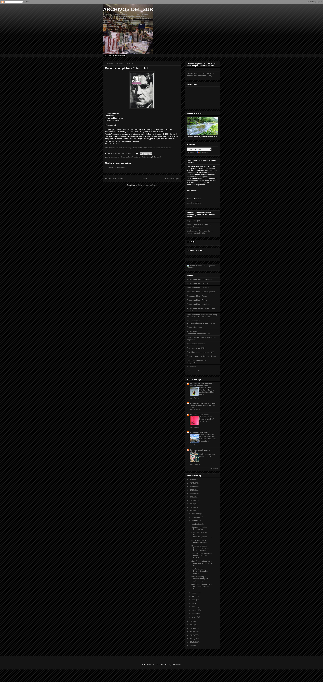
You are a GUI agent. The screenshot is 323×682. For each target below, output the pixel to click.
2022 (192, 493)
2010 (192, 642)
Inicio (144, 179)
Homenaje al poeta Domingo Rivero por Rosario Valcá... (200, 548)
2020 (192, 500)
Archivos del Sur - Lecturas (198, 283)
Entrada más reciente (114, 179)
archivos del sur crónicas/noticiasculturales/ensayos (201, 322)
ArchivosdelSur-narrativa (200, 432)
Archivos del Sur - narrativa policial (201, 292)
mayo (194, 603)
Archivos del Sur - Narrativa (198, 288)
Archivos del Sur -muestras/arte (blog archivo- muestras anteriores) (202, 316)
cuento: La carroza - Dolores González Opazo (199, 571)
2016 (192, 621)
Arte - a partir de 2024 (196, 348)
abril (194, 607)
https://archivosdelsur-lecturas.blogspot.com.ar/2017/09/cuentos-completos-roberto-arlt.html (138, 148)
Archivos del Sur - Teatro (197, 300)
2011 (192, 639)
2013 (192, 632)
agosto (195, 593)
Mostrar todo (214, 468)
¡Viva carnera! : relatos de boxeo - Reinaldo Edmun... (201, 556)
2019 (192, 504)
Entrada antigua (172, 179)
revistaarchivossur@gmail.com (199, 177)
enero (194, 617)
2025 (192, 483)
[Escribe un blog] (143, 153)
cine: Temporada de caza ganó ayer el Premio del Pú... (201, 563)
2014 (192, 628)
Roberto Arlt (156, 157)
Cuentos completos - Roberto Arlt (199, 528)
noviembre (196, 517)
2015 (192, 625)
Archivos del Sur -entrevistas (198, 304)
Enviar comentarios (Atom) (147, 185)
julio (194, 596)
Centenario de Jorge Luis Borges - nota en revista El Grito (200, 232)
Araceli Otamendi (119, 153)
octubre (195, 521)
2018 (192, 507)
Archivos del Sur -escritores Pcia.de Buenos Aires (202, 385)
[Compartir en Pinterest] (151, 153)
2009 (192, 645)
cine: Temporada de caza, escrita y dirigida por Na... (201, 586)
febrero (195, 614)
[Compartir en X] (146, 153)
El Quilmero (191, 367)
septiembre (196, 524)
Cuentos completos (118, 157)
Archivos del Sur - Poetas (197, 296)
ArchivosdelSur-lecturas (200, 415)
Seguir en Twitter (193, 371)
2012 (192, 635)
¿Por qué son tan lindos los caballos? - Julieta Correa (207, 419)
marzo (194, 610)
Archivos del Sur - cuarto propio (199, 279)
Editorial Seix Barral (133, 157)
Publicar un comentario (116, 168)
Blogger (178, 664)
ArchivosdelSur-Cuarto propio (203, 403)
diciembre (196, 514)
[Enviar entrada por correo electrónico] (136, 153)
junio (194, 600)
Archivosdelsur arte (194, 327)
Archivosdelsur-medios (196, 344)
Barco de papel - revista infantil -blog (201, 356)
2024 (192, 486)
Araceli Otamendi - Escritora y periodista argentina (199, 226)
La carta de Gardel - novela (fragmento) (200, 541)
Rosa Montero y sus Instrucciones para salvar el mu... (199, 579)
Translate (205, 153)
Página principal (193, 221)
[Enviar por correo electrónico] (141, 153)
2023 (192, 490)
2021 (192, 497)
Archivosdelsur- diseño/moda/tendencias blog (198, 332)
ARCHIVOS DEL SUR (128, 9)
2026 (192, 480)
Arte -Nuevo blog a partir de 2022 (200, 352)
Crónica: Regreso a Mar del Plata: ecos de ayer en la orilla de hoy (200, 74)
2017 (192, 511)
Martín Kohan (146, 157)
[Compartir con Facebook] (148, 153)
